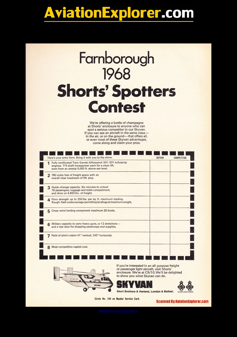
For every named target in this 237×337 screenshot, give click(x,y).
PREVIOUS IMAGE (110, 311)
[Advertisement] (118, 33)
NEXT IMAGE (130, 311)
